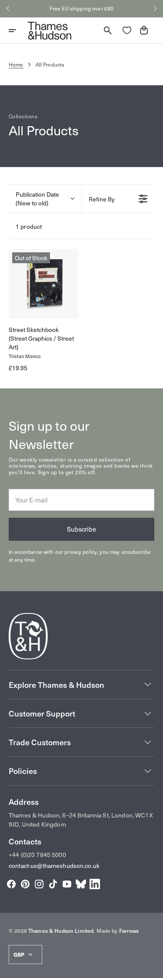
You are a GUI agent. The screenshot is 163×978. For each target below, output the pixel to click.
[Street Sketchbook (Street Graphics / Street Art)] (43, 283)
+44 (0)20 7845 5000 (37, 854)
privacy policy (80, 552)
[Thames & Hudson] (49, 30)
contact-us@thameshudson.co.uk (54, 865)
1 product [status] (29, 226)
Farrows (129, 930)
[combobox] (45, 199)
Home (16, 64)
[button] (8, 8)
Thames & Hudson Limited (60, 930)
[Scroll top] (153, 968)
